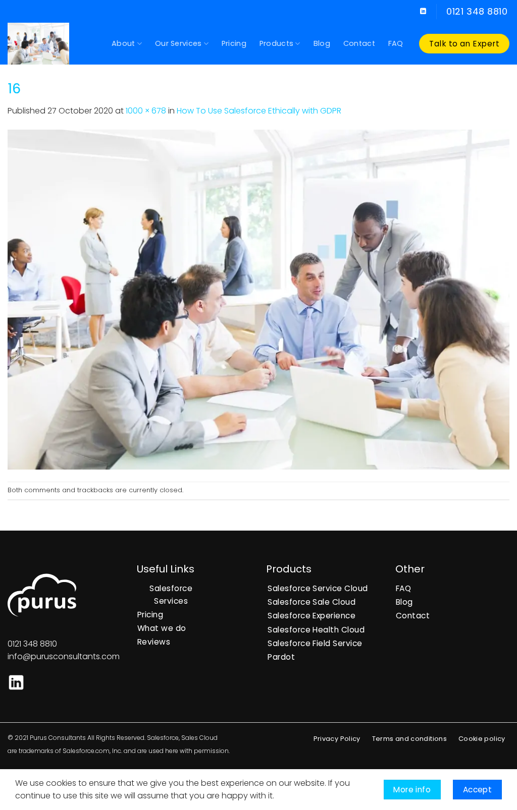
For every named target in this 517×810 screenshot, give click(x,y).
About (123, 43)
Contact (359, 43)
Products (276, 43)
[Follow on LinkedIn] (423, 11)
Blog (322, 43)
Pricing (234, 43)
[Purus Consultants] (52, 44)
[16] (258, 299)
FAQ (395, 43)
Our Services (178, 43)
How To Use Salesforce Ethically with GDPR (259, 111)
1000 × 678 (146, 111)
